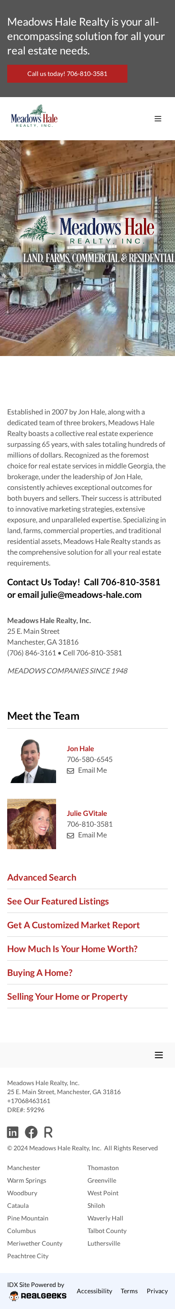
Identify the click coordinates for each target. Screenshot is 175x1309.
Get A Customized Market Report (73, 924)
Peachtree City (27, 1256)
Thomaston (103, 1167)
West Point (103, 1193)
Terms (129, 1291)
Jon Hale (80, 748)
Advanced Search (41, 877)
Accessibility (94, 1291)
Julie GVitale (87, 813)
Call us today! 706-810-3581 (67, 73)
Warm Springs (26, 1180)
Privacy (157, 1291)
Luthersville (104, 1243)
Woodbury (22, 1193)
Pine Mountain (27, 1218)
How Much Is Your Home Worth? (72, 948)
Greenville (102, 1180)
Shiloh (96, 1205)
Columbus (21, 1230)
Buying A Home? (39, 972)
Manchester (23, 1167)
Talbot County (107, 1230)
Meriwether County (34, 1243)
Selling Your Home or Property (67, 996)
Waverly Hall (105, 1218)
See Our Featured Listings (58, 900)
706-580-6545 (90, 759)
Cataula (18, 1205)
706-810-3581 (90, 823)
